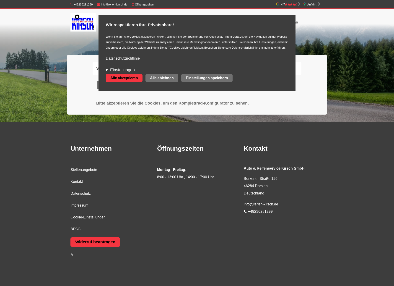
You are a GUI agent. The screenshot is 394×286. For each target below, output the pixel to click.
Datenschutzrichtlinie (123, 58)
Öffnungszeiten (144, 4)
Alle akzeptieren (124, 78)
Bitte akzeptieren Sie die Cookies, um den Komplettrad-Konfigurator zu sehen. (172, 103)
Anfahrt (311, 4)
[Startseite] (83, 22)
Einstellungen (122, 70)
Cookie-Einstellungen (88, 217)
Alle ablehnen (162, 78)
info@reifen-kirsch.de (114, 4)
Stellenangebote (83, 170)
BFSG (75, 229)
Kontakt (76, 182)
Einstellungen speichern (207, 78)
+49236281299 (83, 4)
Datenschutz (80, 193)
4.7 (283, 4)
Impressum (79, 205)
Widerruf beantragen (95, 242)
